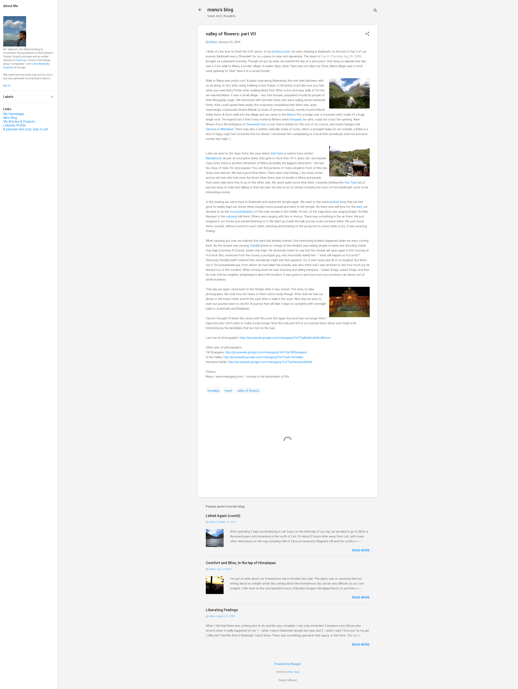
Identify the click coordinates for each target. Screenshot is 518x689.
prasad (334, 202)
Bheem (291, 114)
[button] (367, 34)
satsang (231, 216)
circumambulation (242, 211)
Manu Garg (293, 672)
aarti (359, 207)
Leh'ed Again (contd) (223, 516)
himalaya (213, 391)
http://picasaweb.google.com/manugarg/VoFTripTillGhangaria (266, 352)
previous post (281, 51)
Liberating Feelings (222, 610)
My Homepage (13, 114)
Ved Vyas (277, 153)
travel (228, 391)
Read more (361, 550)
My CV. (7, 85)
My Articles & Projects (19, 121)
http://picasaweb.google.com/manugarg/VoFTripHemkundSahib (270, 362)
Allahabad (226, 129)
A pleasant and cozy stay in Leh (25, 129)
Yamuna (211, 129)
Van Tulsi (350, 182)
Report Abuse (288, 680)
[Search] (375, 11)
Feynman (21, 60)
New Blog (10, 118)
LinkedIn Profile (14, 125)
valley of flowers (248, 391)
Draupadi (295, 119)
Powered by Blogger (288, 664)
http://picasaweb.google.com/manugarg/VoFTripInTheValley (263, 357)
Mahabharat (214, 158)
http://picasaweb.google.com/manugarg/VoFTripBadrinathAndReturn (285, 338)
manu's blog (220, 10)
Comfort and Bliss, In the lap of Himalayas (241, 563)
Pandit (254, 245)
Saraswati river (256, 124)
